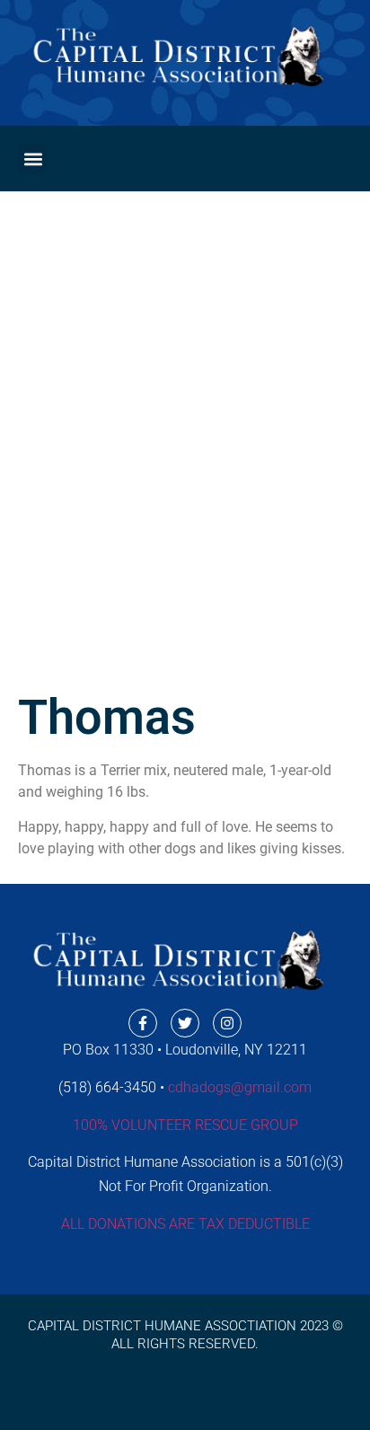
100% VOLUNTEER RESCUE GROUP (185, 1125)
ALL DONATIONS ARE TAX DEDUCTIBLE (185, 1223)
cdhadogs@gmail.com (240, 1087)
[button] (33, 158)
